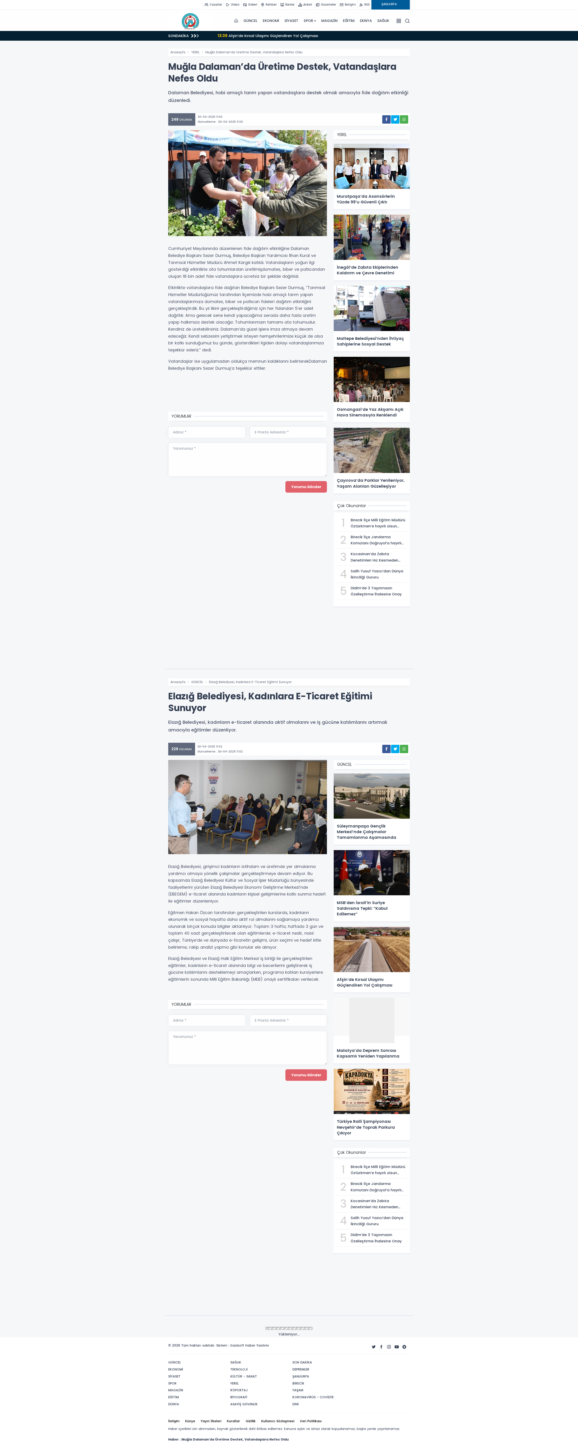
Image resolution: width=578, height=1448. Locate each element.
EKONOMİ (271, 20)
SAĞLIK (383, 20)
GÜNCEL (250, 20)
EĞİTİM (348, 20)
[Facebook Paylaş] (386, 119)
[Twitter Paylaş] (395, 119)
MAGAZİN (329, 20)
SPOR (308, 20)
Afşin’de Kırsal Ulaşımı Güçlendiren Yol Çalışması (261, 35)
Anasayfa (177, 52)
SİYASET (291, 20)
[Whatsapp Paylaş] (404, 119)
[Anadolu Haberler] (190, 21)
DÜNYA (366, 20)
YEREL (195, 52)
